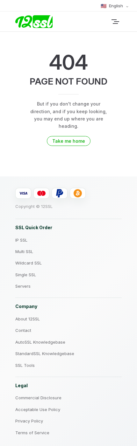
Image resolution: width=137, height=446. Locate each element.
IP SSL (21, 240)
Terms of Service (32, 432)
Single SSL (25, 274)
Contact (23, 330)
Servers (23, 286)
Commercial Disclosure (38, 397)
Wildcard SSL (28, 262)
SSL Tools (25, 365)
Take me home (68, 141)
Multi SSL (24, 251)
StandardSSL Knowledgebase (44, 353)
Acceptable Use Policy (37, 409)
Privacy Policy (29, 420)
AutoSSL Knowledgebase (40, 342)
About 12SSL (27, 318)
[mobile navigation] (119, 21)
